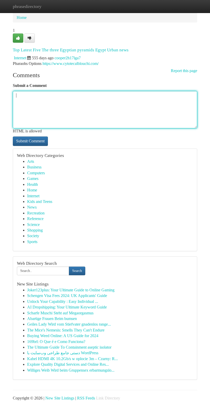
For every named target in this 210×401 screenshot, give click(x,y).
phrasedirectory (27, 6)
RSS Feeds (86, 398)
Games (32, 178)
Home (22, 17)
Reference (35, 218)
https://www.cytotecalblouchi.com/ (71, 63)
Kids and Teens (39, 201)
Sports (32, 241)
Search (77, 271)
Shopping (35, 230)
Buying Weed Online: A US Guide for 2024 (62, 336)
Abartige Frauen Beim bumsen (52, 318)
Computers (36, 173)
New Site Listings (59, 398)
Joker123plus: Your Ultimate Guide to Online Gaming (70, 290)
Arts (30, 161)
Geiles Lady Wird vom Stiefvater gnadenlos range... (69, 324)
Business (34, 167)
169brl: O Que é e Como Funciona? (56, 341)
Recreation (36, 213)
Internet (20, 58)
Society (33, 236)
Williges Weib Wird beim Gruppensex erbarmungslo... (70, 370)
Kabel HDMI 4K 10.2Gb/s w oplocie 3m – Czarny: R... (72, 359)
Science (33, 224)
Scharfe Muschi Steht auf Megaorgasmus (60, 313)
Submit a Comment (30, 85)
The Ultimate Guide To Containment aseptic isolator (69, 347)
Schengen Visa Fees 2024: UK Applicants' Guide (67, 295)
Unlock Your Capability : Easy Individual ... (62, 301)
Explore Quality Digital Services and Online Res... (68, 364)
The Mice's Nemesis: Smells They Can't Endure (65, 330)
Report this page (184, 70)
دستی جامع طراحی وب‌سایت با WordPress (62, 353)
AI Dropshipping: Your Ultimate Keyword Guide (67, 307)
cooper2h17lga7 (68, 58)
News (32, 207)
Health (32, 184)
